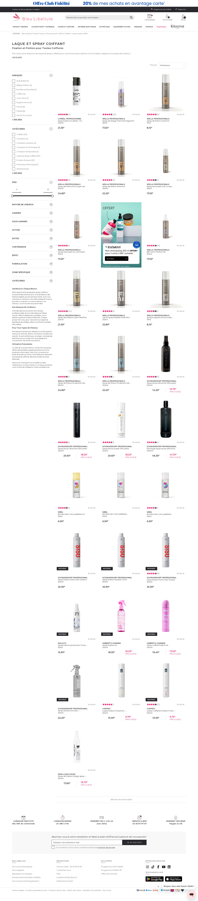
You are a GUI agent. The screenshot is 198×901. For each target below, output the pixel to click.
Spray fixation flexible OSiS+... (115, 579)
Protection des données (57, 890)
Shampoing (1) (22, 169)
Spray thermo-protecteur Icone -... (73, 645)
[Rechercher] (131, 17)
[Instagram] (147, 868)
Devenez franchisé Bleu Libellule (26, 877)
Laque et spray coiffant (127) (28, 156)
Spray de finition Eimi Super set (71, 186)
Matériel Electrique (87, 27)
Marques (138, 27)
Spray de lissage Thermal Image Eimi (118, 121)
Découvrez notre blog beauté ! (25, 881)
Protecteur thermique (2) (27, 164)
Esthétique (105, 27)
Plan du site (107, 890)
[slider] (12, 196)
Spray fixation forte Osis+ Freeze (161, 580)
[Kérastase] (177, 27)
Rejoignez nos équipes (22, 874)
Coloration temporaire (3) (27, 152)
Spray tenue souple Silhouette (115, 448)
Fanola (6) (20, 107)
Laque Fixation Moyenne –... (114, 711)
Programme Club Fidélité (112, 867)
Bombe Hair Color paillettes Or (71, 514)
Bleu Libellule (27, 34)
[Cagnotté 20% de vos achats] (99, 3)
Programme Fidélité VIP (111, 870)
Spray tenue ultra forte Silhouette (161, 383)
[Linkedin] (169, 868)
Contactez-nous (64, 870)
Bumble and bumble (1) (26, 89)
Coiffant (68, 34)
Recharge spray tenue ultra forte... (161, 448)
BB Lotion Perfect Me (156, 252)
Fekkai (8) (20, 111)
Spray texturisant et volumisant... (72, 252)
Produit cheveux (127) (25, 160)
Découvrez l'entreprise (22, 867)
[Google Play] (154, 881)
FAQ (58, 874)
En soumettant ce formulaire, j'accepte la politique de (85, 847)
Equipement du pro (122, 27)
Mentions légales (18, 890)
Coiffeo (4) (20, 94)
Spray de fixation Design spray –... (72, 776)
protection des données (106, 847)
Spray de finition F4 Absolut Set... (72, 383)
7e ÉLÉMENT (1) (22, 81)
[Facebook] (158, 868)
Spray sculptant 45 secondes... (160, 317)
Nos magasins (18, 870)
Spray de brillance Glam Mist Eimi (72, 317)
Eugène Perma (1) (24, 102)
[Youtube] (164, 868)
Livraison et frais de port (67, 877)
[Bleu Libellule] (32, 18)
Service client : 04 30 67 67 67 (69, 867)
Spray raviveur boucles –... (69, 711)
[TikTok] (153, 868)
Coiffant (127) (21, 134)
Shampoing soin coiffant (55, 34)
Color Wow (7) (22, 98)
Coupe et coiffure (66, 27)
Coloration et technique (42, 27)
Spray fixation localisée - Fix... (70, 121)
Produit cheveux (20, 27)
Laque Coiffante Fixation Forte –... (161, 711)
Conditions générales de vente (36, 890)
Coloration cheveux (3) (26, 143)
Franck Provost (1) (24, 115)
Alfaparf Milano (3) (24, 85)
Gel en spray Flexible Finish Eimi (116, 317)
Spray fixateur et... (110, 645)
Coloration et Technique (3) (28, 147)
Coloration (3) (22, 139)
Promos (149, 27)
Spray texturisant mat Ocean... (160, 186)
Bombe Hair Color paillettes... (115, 514)
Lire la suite (17, 57)
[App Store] (173, 881)
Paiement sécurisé (65, 881)
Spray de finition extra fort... (159, 121)
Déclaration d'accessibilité (92, 890)
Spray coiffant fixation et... (158, 645)
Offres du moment (109, 874)
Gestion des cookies (74, 890)
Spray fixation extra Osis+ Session (72, 579)
